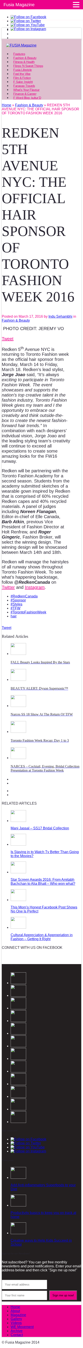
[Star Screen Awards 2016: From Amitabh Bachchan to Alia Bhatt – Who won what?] (18, 872)
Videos (16, 1323)
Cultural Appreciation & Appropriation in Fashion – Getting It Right (42, 937)
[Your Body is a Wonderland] (18, 1071)
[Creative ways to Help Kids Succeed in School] (18, 1233)
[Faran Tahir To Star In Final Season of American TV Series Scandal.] (18, 1021)
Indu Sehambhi (60, 316)
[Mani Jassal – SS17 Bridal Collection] (18, 821)
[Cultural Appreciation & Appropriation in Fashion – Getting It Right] (18, 927)
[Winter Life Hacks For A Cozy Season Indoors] (18, 1058)
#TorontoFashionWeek (28, 612)
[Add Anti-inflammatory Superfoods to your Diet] (18, 1177)
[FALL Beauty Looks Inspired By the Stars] (18, 654)
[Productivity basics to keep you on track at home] (18, 1205)
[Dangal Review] (18, 1096)
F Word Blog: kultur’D (27, 97)
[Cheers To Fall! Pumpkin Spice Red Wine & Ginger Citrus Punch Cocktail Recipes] (18, 1122)
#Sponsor (18, 600)
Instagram (35, 587)
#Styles (16, 604)
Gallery (16, 1319)
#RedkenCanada (24, 596)
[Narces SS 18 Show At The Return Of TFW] (18, 706)
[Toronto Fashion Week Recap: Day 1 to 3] (18, 731)
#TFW (15, 608)
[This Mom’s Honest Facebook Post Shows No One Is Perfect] (18, 900)
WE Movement (22, 1327)
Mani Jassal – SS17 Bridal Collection (40, 828)
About (15, 1311)
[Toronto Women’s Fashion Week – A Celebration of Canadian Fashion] (18, 1109)
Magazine (18, 1315)
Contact (17, 1335)
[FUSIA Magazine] (41, 45)
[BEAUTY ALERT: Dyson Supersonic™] (18, 679)
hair (14, 616)
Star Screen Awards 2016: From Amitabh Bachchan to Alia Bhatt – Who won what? (43, 881)
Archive (17, 1331)
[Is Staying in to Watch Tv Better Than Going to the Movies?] (18, 844)
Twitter (8, 587)
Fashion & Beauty (16, 320)
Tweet (8, 338)
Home (15, 1307)
